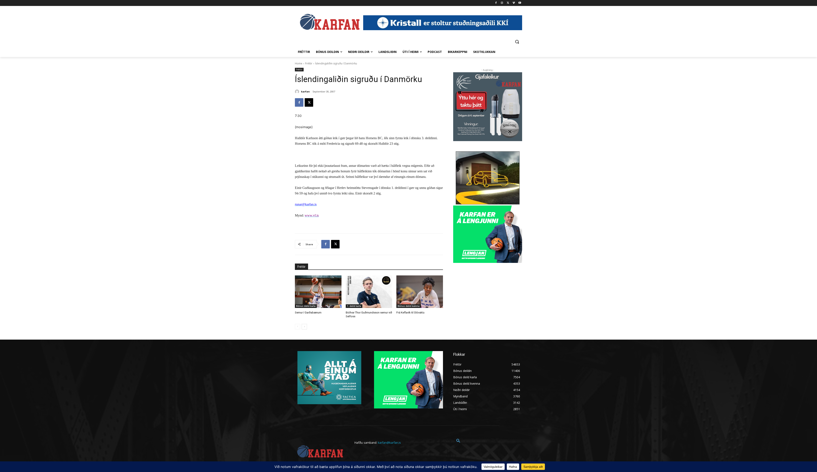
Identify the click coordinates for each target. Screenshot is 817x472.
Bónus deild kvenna (409, 306)
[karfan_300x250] (329, 377)
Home (298, 63)
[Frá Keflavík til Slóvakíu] (419, 291)
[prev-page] (297, 326)
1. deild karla (354, 306)
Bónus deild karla (306, 306)
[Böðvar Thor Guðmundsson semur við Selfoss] (369, 291)
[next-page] (304, 326)
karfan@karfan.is (389, 443)
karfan (305, 91)
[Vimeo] (513, 3)
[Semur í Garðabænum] (318, 291)
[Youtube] (519, 3)
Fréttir (308, 63)
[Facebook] (496, 3)
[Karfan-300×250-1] (487, 234)
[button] (517, 42)
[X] (508, 3)
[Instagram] (502, 3)
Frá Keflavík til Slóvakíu (410, 312)
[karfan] (297, 91)
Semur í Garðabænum (308, 312)
